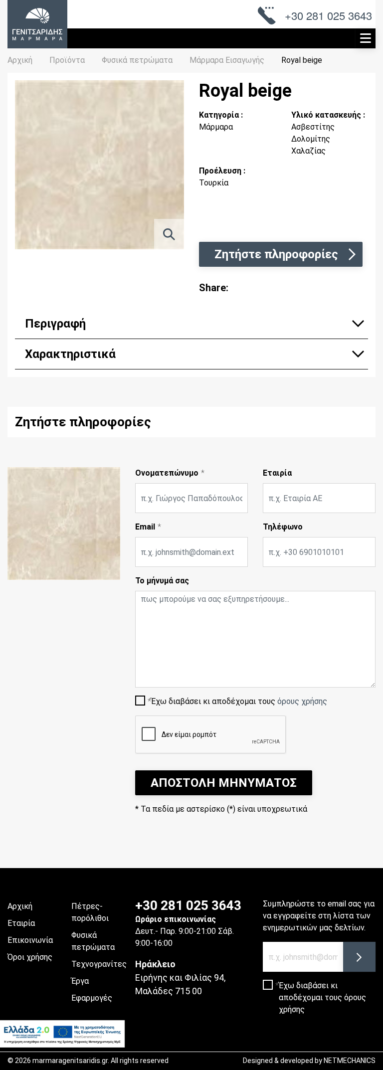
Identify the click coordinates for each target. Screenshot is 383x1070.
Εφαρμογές (91, 998)
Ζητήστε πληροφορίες (276, 254)
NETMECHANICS (350, 1061)
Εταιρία (277, 473)
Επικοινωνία (30, 940)
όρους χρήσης (302, 701)
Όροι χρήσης (29, 957)
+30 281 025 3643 (188, 905)
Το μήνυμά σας (162, 580)
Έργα (80, 981)
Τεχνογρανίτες (99, 964)
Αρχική (19, 60)
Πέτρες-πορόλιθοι (90, 912)
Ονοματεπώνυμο (166, 473)
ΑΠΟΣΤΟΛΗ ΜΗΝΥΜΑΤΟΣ (224, 783)
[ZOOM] (169, 234)
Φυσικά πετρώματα (93, 941)
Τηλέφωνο (283, 527)
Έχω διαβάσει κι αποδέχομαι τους (239, 701)
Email (145, 527)
